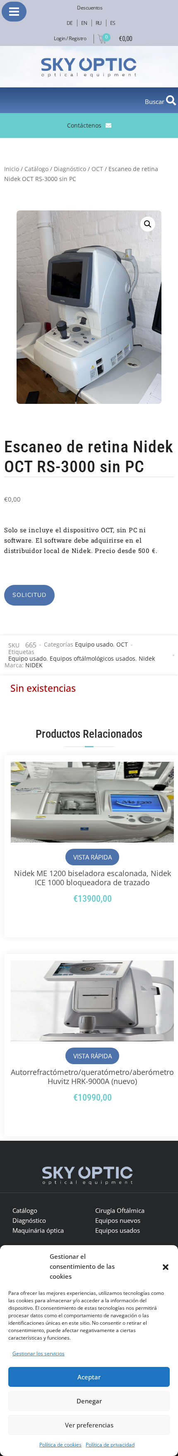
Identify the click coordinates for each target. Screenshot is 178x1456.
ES (112, 23)
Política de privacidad (110, 1444)
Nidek (147, 658)
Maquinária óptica (38, 1230)
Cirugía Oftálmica (119, 1210)
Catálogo (36, 169)
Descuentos (89, 7)
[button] (165, 1266)
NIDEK (34, 665)
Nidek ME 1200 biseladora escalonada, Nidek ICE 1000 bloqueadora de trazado (92, 878)
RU (99, 23)
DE (70, 23)
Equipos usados (117, 1230)
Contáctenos (84, 125)
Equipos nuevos (117, 1220)
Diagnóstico (70, 169)
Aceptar (89, 1377)
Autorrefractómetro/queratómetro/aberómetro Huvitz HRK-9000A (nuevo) (92, 1076)
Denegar (89, 1401)
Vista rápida (92, 857)
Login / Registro (70, 38)
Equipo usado (94, 644)
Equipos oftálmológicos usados (92, 658)
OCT (97, 169)
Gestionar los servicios (38, 1353)
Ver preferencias (89, 1425)
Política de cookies (60, 1444)
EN (84, 23)
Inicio (11, 169)
